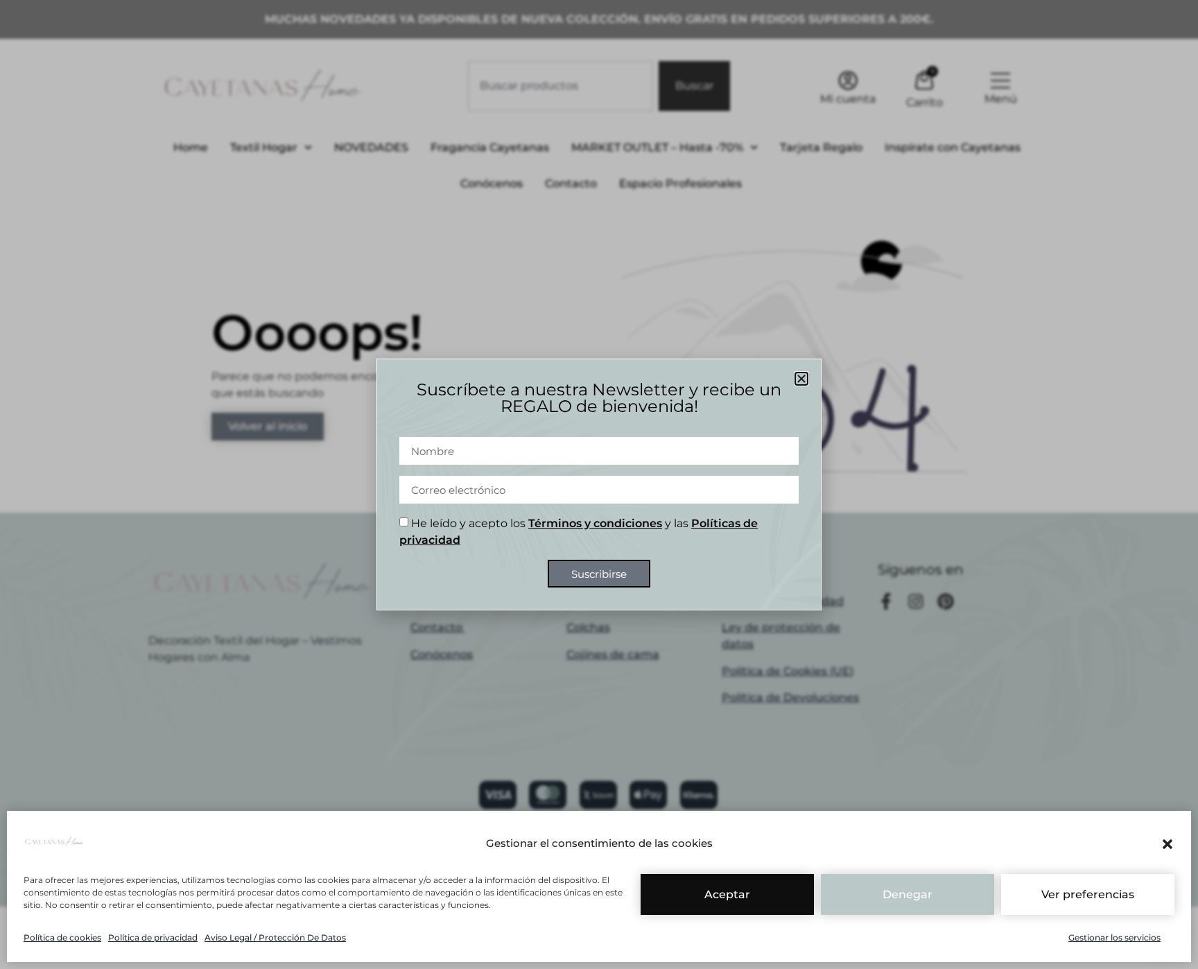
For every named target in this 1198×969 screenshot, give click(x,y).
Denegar (907, 894)
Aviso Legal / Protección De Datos (275, 937)
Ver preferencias (1087, 894)
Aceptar (727, 894)
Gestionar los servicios (1114, 937)
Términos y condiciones (595, 523)
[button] (1167, 844)
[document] (599, 484)
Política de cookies (62, 937)
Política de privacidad (153, 937)
